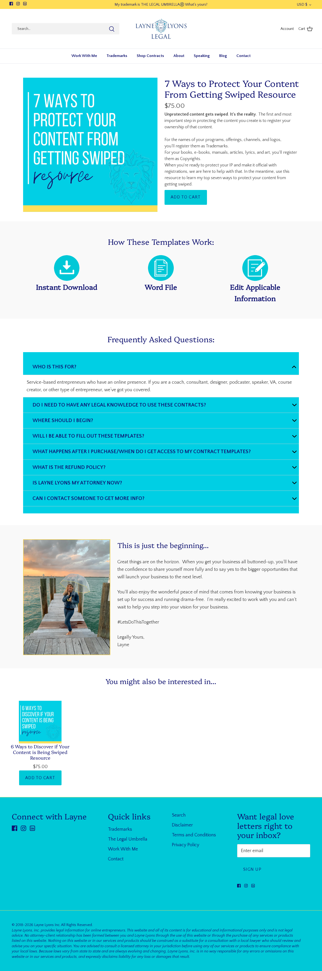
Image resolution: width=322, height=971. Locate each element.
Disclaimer (182, 825)
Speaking (202, 56)
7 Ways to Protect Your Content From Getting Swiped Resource (232, 88)
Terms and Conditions (194, 835)
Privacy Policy (185, 844)
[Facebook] (11, 3)
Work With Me (84, 56)
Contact (243, 56)
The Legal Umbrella (127, 839)
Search (179, 815)
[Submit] (112, 29)
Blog (223, 56)
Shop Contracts (150, 56)
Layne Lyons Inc (47, 925)
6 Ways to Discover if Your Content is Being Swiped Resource (40, 751)
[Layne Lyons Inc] (161, 28)
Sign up (252, 869)
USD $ (302, 4)
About (178, 56)
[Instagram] (18, 3)
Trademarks (117, 56)
